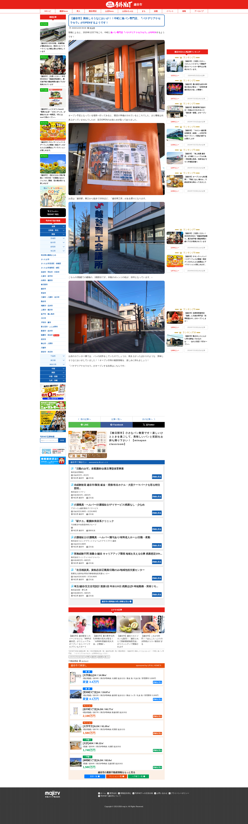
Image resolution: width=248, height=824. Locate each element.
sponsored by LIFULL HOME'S (148, 665)
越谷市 (138, 4)
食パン (107, 657)
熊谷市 (43, 301)
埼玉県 (92, 28)
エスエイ (85, 661)
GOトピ (47, 11)
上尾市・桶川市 (47, 310)
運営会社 (113, 793)
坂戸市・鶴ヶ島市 (47, 314)
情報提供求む (125, 793)
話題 (156, 11)
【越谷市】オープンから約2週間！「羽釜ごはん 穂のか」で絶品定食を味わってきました (195, 179)
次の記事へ (147, 419)
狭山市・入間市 (47, 343)
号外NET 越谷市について (110, 796)
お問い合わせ (162, 793)
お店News (109, 11)
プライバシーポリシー (180, 793)
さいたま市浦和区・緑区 (50, 268)
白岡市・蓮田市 (47, 280)
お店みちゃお (127, 11)
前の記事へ (86, 419)
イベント (170, 11)
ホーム (103, 793)
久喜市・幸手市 (47, 276)
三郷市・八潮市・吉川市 (50, 297)
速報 (184, 11)
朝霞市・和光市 (50, 335)
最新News (64, 11)
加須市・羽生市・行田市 (50, 272)
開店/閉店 (93, 11)
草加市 (43, 293)
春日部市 (44, 284)
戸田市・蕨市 (46, 322)
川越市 (43, 348)
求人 (78, 11)
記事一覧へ (116, 419)
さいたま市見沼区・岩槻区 (51, 263)
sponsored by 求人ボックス (98, 462)
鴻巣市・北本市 (47, 306)
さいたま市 (45, 259)
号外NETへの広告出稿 (144, 793)
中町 (88, 657)
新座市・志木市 (47, 331)
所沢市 (43, 339)
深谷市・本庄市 (47, 352)
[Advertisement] (187, 32)
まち (143, 11)
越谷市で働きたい (79, 462)
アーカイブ (199, 11)
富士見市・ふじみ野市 (49, 327)
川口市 (43, 318)
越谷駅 (100, 657)
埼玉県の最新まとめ (48, 255)
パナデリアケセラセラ (77, 657)
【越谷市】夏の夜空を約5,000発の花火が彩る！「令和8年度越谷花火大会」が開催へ (195, 87)
